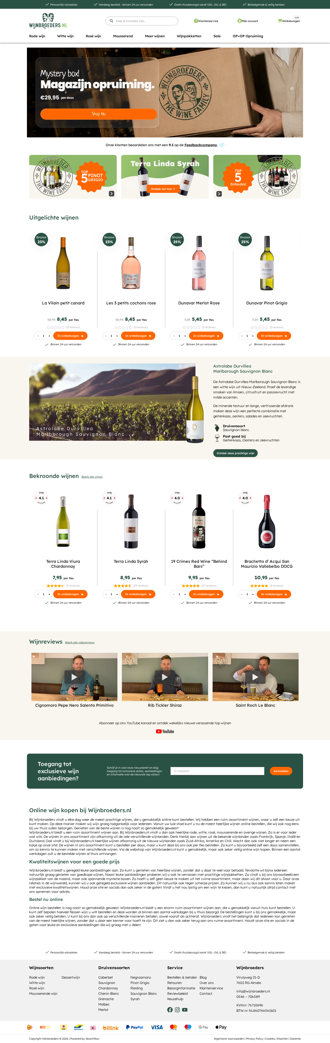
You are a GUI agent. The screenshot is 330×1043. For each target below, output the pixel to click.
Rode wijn (37, 977)
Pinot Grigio (139, 983)
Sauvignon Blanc (143, 993)
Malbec (104, 1004)
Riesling (136, 988)
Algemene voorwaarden (229, 1038)
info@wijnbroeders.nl (253, 991)
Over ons (207, 983)
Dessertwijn (71, 977)
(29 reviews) (140, 585)
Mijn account (250, 21)
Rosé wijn (36, 988)
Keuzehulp (175, 999)
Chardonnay (108, 988)
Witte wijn (37, 983)
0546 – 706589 (248, 997)
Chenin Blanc (108, 993)
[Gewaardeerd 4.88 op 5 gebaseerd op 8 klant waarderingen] (259, 585)
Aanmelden (281, 771)
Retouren (174, 983)
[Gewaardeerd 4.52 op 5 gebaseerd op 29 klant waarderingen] (123, 585)
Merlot (103, 1010)
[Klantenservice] (196, 21)
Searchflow (92, 1038)
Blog (203, 977)
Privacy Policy (254, 1038)
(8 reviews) (276, 585)
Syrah (135, 999)
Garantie (295, 1038)
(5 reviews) (73, 585)
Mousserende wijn (43, 993)
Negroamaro (140, 977)
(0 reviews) (73, 327)
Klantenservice (208, 21)
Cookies (270, 1038)
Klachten (282, 1038)
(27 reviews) (208, 585)
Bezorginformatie (181, 988)
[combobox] (141, 21)
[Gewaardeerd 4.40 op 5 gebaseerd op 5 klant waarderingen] (56, 585)
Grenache (106, 999)
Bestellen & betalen (182, 977)
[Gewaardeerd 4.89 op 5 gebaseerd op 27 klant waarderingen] (191, 585)
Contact (206, 993)
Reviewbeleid (177, 993)
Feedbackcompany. (201, 145)
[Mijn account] (240, 21)
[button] (37, 36)
